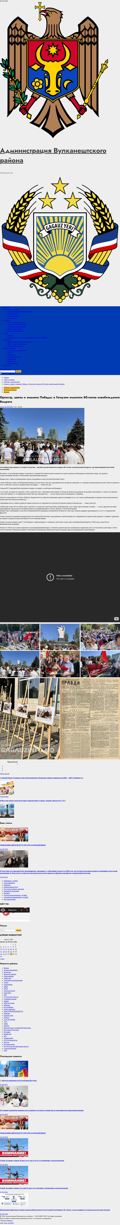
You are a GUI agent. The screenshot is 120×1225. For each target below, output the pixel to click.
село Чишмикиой (14, 316)
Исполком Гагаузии (10, 390)
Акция (6, 1001)
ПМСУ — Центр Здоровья (17, 344)
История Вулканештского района (20, 312)
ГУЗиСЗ (6, 1018)
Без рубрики (8, 1007)
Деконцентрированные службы (16, 897)
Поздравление (9, 1044)
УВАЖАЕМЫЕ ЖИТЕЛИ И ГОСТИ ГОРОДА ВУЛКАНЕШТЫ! (23, 845)
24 (1, 954)
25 (4, 954)
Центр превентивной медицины (20, 342)
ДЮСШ (10, 335)
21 (11, 952)
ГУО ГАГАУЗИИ (9, 1020)
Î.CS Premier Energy (11, 997)
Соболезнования (10, 1048)
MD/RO (11, 374)
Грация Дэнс (8, 1015)
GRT (5, 995)
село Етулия (12, 318)
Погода (6, 1042)
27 (8, 954)
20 (8, 952)
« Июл (2, 959)
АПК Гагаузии (9, 1003)
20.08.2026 (4, 1214)
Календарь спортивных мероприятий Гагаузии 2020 (27, 337)
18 (4, 952)
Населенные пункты (11, 309)
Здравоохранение (14, 357)
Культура (7, 320)
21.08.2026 (4, 1192)
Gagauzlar (7, 993)
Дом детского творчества (17, 325)
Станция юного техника (16, 327)
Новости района (10, 348)
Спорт (6, 333)
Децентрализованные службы (15, 895)
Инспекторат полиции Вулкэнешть (17, 1028)
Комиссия (7, 1034)
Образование (13, 363)
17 (1, 952)
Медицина (8, 340)
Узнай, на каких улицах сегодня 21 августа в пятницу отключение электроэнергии (34, 1188)
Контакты (7, 366)
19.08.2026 (4, 877)
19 (6, 952)
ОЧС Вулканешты (10, 1040)
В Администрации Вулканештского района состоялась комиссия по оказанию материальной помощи (41, 1110)
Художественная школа (16, 322)
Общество (11, 361)
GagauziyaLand (9, 991)
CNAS (6, 989)
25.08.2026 (4, 1114)
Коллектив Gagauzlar (16, 331)
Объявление (8, 1038)
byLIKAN (11, 1223)
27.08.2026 (4, 1085)
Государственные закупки (14, 889)
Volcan (2, 407)
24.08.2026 (4, 849)
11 (4, 949)
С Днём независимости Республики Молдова (18, 1081)
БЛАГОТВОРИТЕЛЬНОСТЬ (13, 1011)
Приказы (7, 885)
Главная (7, 307)
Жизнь (6, 968)
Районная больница (15, 346)
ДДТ (5, 1022)
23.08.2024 (9, 407)
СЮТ (5, 1051)
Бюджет (7, 893)
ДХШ (6, 1024)
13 (8, 949)
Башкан (7, 1005)
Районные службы (11, 881)
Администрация (10, 999)
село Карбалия (13, 314)
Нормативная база (11, 887)
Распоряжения (9, 883)
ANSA (6, 987)
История (6, 392)
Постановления (10, 899)
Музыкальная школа (15, 329)
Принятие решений (11, 891)
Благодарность (9, 1009)
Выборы (7, 1013)
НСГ (5, 1036)
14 (11, 949)
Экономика (12, 359)
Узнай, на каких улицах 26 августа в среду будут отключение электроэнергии (32, 1161)
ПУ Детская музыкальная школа (16, 1046)
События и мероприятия (17, 350)
